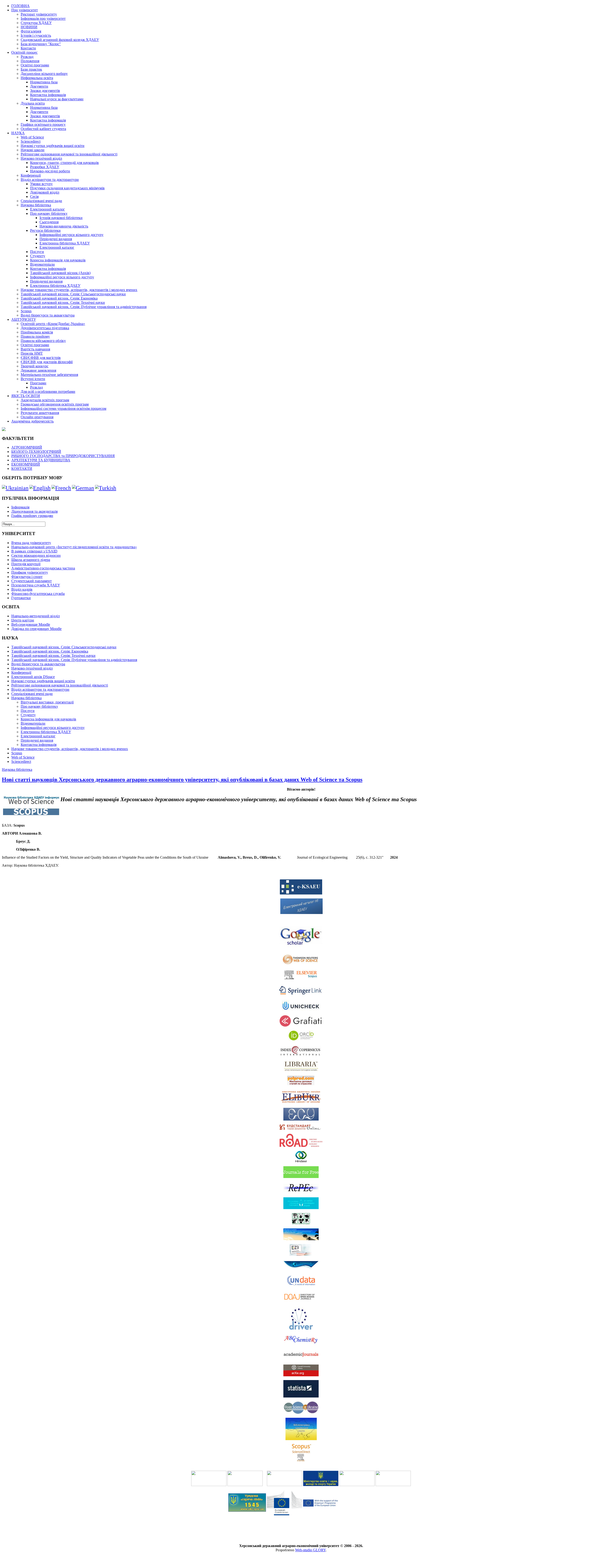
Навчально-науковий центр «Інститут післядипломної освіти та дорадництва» (74, 547)
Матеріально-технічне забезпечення (49, 375)
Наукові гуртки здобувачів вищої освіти (52, 146)
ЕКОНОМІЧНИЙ (25, 464)
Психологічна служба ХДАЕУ (35, 585)
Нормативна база (44, 82)
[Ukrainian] (15, 488)
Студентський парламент (31, 581)
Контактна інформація (48, 95)
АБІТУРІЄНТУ (23, 319)
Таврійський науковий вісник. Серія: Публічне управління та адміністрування (84, 307)
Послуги (37, 252)
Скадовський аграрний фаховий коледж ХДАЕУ (60, 40)
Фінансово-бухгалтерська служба (38, 594)
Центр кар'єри (22, 620)
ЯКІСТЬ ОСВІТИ (25, 396)
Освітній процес (24, 52)
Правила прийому (35, 336)
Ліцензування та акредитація (34, 511)
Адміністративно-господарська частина (43, 568)
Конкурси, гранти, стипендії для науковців (64, 163)
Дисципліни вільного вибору (44, 74)
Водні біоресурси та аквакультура (48, 315)
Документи (39, 86)
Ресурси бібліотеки (45, 230)
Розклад (27, 57)
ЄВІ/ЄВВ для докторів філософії (47, 362)
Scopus (26, 311)
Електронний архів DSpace (33, 677)
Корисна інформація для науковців (58, 260)
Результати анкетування (40, 413)
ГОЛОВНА (20, 6)
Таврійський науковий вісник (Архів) (60, 273)
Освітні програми (35, 65)
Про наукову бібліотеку (48, 213)
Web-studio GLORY (310, 1550)
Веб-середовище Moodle (30, 624)
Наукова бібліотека (36, 205)
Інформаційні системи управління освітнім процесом (63, 408)
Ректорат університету (39, 14)
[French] (61, 488)
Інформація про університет (43, 18)
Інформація (20, 507)
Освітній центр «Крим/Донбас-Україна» (53, 324)
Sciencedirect (30, 141)
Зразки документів (45, 91)
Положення (30, 61)
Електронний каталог (47, 209)
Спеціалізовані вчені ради (41, 201)
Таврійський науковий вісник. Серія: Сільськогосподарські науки (73, 294)
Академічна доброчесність (32, 421)
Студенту (37, 256)
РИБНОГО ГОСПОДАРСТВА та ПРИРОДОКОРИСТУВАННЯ (63, 456)
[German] (83, 488)
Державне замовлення (38, 370)
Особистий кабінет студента (43, 129)
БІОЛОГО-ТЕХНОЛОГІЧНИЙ (36, 452)
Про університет (24, 10)
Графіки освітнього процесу (43, 124)
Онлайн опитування (37, 417)
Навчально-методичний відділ (35, 616)
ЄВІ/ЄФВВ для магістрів (41, 358)
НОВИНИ (29, 27)
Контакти (28, 48)
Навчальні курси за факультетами (56, 99)
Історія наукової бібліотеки (61, 218)
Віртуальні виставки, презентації (47, 702)
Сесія (34, 197)
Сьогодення (49, 222)
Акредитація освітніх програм (45, 400)
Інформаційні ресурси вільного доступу (71, 235)
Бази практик (31, 69)
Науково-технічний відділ (41, 158)
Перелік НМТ (32, 353)
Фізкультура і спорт (27, 577)
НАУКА (18, 133)
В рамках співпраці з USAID (34, 551)
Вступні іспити (33, 379)
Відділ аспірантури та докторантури (50, 180)
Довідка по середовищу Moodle (36, 629)
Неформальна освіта (37, 78)
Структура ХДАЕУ (36, 23)
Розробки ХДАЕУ (44, 167)
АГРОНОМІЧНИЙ (26, 447)
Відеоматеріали (42, 264)
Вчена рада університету (31, 543)
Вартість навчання (35, 349)
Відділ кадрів (21, 589)
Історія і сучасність (36, 35)
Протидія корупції (25, 564)
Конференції (31, 175)
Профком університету (29, 572)
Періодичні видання (56, 239)
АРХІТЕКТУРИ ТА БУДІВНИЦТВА (40, 460)
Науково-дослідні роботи (50, 171)
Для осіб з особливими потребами (48, 392)
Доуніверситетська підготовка (45, 328)
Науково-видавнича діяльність (64, 226)
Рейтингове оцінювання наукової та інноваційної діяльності (69, 154)
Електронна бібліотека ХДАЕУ (65, 243)
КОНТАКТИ (21, 469)
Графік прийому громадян (32, 516)
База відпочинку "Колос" (41, 44)
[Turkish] (105, 488)
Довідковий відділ (44, 192)
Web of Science (32, 137)
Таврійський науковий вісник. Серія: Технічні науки (63, 303)
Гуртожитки (21, 598)
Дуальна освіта (33, 103)
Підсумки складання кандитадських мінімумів (67, 188)
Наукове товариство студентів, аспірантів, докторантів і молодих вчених (79, 290)
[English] (40, 488)
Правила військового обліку (43, 341)
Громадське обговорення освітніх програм (55, 404)
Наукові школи (32, 150)
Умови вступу (41, 184)
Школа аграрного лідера (30, 560)
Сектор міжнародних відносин (36, 555)
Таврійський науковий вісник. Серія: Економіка (59, 298)
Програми (38, 383)
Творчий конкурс (34, 366)
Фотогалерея (31, 31)
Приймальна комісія (37, 332)
